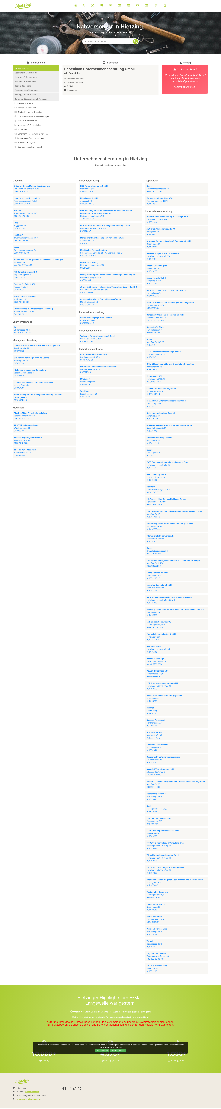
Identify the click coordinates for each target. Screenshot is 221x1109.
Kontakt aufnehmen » (185, 87)
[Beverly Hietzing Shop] (158, 5)
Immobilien (22, 129)
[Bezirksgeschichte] (149, 5)
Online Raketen (32, 1092)
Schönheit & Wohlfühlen (25, 81)
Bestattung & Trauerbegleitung (30, 138)
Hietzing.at (23, 6)
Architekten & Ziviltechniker (29, 125)
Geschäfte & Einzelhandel (26, 73)
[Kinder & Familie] (78, 5)
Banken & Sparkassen (26, 108)
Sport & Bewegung (23, 86)
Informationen (118, 1050)
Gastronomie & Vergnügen (26, 90)
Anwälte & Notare (25, 103)
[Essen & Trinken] (95, 5)
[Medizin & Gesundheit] (113, 5)
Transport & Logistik (26, 142)
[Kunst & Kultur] (104, 5)
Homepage (72, 90)
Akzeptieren (102, 1050)
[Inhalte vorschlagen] (168, 5)
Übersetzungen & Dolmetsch (29, 147)
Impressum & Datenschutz (29, 1099)
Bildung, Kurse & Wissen (25, 94)
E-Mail (70, 86)
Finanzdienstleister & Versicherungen (33, 116)
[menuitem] (123, 5)
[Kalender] (131, 5)
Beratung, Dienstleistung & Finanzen (31, 99)
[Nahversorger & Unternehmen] (122, 5)
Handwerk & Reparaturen (26, 77)
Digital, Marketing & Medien (29, 112)
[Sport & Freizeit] (87, 5)
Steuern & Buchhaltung (27, 121)
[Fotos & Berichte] (140, 5)
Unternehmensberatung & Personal (32, 134)
